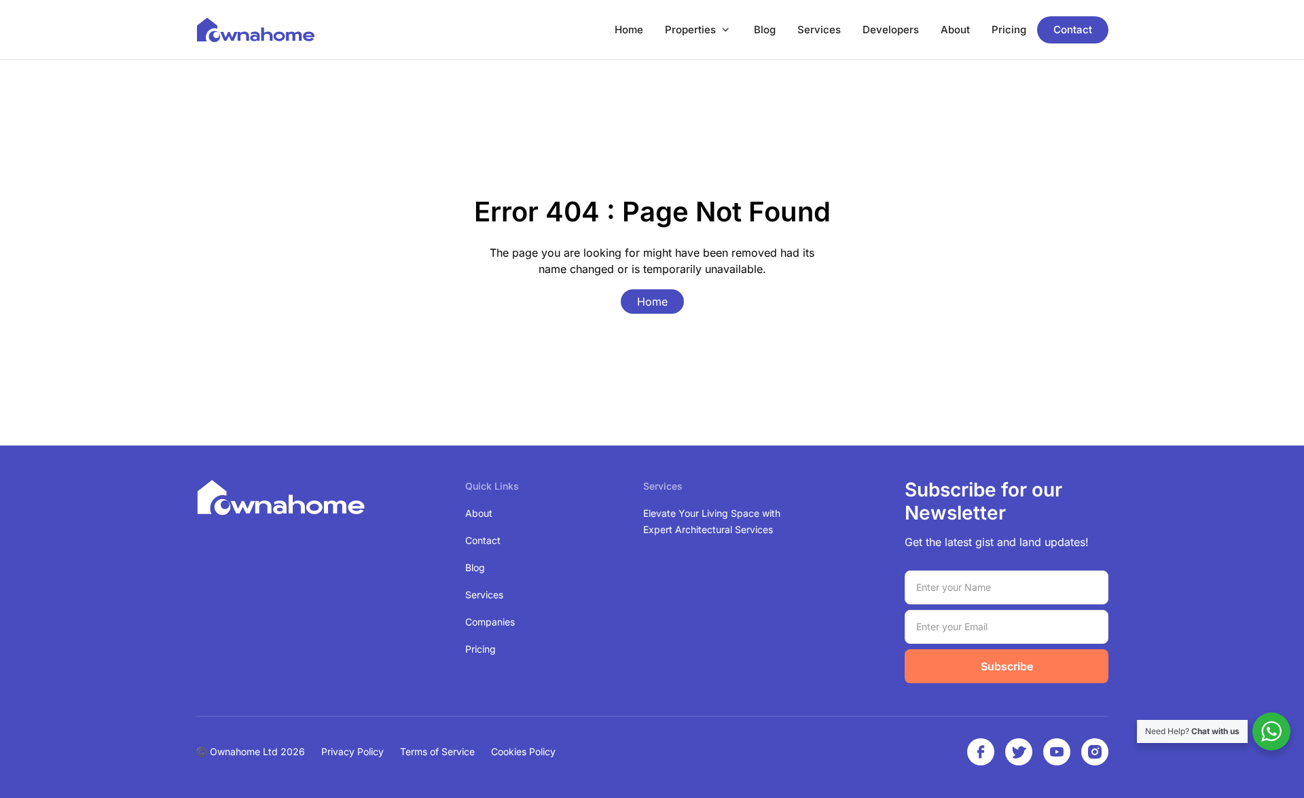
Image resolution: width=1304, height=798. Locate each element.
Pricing (1009, 29)
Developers (891, 29)
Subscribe (1007, 666)
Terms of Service (437, 751)
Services (819, 29)
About (955, 29)
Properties (690, 29)
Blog (765, 29)
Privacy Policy (352, 751)
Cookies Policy (523, 751)
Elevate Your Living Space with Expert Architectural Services (711, 521)
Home (629, 29)
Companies (490, 622)
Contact (1072, 29)
